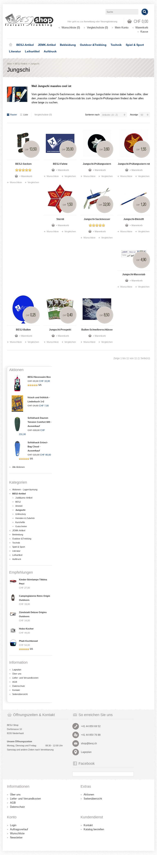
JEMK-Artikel (47, 44)
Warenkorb (141, 27)
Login (13, 825)
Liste (25, 114)
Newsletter (16, 837)
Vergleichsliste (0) (97, 27)
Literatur (15, 51)
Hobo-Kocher (26, 628)
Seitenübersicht (20, 694)
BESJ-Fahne (60, 163)
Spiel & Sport (135, 44)
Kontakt (16, 690)
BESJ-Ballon (23, 329)
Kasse (144, 31)
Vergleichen (33, 182)
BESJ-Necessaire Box (39, 377)
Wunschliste (16, 182)
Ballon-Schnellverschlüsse (97, 329)
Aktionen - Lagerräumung (24, 489)
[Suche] (144, 12)
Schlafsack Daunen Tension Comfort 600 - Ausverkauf (40, 422)
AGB (14, 682)
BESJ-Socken (23, 163)
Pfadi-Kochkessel (28, 641)
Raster (13, 114)
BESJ (18, 502)
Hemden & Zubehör (25, 518)
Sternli (60, 219)
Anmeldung (89, 21)
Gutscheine (21, 526)
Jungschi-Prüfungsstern (97, 163)
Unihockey (20, 514)
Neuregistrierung (109, 21)
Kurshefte (20, 522)
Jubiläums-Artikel (23, 497)
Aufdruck (50, 51)
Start (9, 63)
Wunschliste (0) (71, 27)
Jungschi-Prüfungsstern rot (134, 163)
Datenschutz (18, 686)
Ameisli (18, 506)
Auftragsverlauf (19, 829)
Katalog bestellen (94, 829)
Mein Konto (121, 27)
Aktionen (89, 794)
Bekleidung (68, 44)
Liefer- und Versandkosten (25, 678)
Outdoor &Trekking (93, 44)
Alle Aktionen (18, 467)
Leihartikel (32, 51)
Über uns (16, 673)
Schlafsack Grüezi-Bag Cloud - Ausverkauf (38, 446)
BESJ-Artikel (25, 44)
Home (10, 45)
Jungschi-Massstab (133, 274)
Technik (116, 44)
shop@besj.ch (89, 743)
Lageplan (16, 669)
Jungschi (34, 63)
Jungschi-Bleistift (133, 219)
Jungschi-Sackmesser (97, 219)
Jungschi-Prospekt (60, 329)
